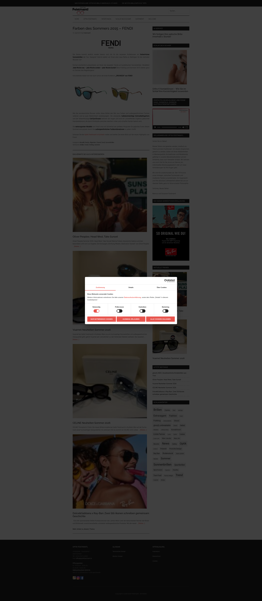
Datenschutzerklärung (132, 297)
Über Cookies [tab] (162, 287)
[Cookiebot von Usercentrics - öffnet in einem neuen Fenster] (166, 280)
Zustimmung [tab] (100, 287)
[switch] (119, 311)
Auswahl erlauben (131, 319)
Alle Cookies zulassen (160, 319)
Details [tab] (131, 287)
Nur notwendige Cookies (102, 319)
